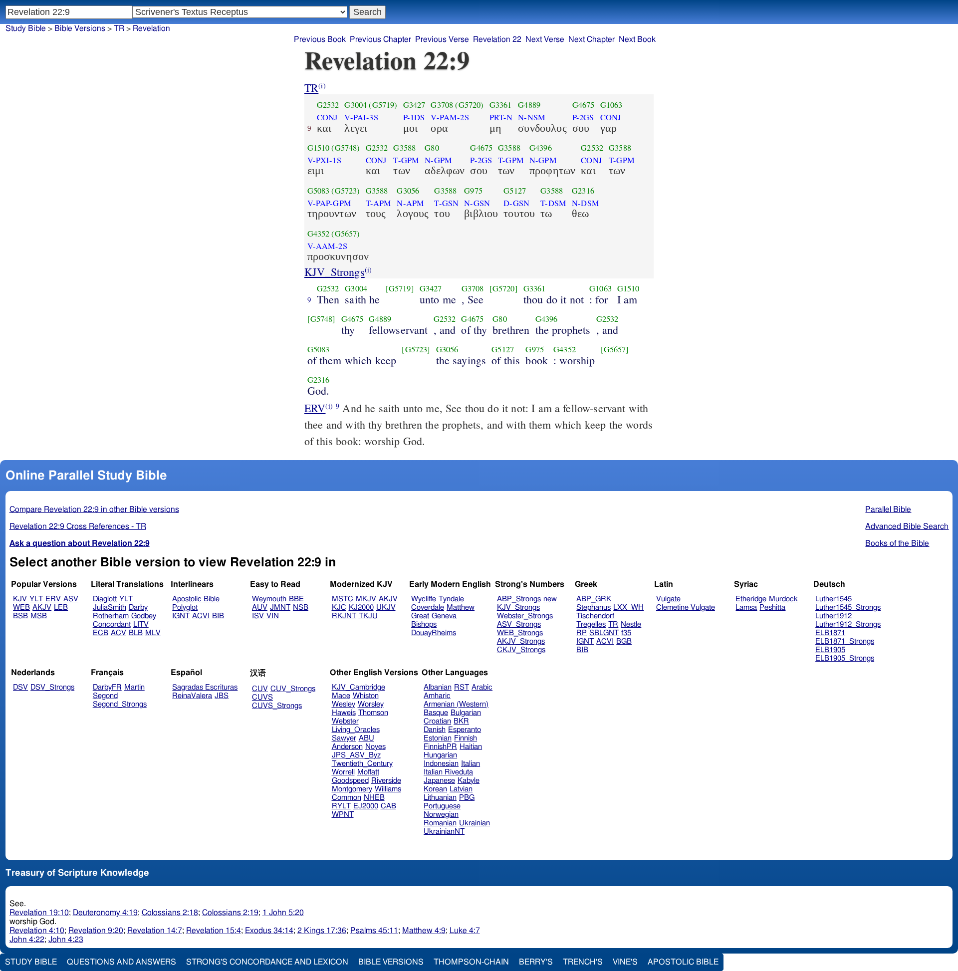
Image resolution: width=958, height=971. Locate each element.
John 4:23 (65, 940)
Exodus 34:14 (269, 931)
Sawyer (344, 738)
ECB (100, 633)
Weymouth (269, 599)
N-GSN (477, 203)
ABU (366, 738)
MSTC (342, 599)
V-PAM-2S (450, 117)
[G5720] (503, 288)
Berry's (536, 962)
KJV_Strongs (334, 271)
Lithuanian (440, 797)
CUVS (262, 697)
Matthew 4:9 (424, 931)
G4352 (318, 233)
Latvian (461, 789)
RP (581, 633)
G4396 (540, 147)
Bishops (424, 624)
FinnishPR (440, 746)
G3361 (500, 104)
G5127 (514, 190)
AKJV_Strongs (521, 641)
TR (311, 87)
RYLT (341, 806)
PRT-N (501, 117)
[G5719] (400, 288)
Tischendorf (595, 616)
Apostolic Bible (683, 962)
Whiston (366, 696)
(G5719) (383, 104)
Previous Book (320, 39)
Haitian (471, 746)
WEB (21, 607)
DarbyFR (107, 687)
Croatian (437, 721)
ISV (258, 616)
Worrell (343, 772)
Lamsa (746, 607)
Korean (435, 789)
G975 (473, 190)
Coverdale (427, 607)
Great (420, 616)
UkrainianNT (444, 831)
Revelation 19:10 (39, 913)
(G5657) (345, 233)
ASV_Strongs (519, 624)
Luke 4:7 (465, 931)
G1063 (611, 104)
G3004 (355, 104)
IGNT (181, 616)
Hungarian (440, 755)
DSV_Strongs (52, 687)
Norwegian (441, 814)
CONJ (327, 117)
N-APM (410, 203)
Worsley (371, 704)
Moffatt (368, 772)
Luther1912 (833, 616)
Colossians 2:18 (170, 913)
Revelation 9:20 (95, 931)
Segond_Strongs (120, 704)
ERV (314, 408)
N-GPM (438, 160)
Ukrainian (474, 823)
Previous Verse (442, 39)
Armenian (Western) (456, 704)
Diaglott (105, 599)
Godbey (143, 616)
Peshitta (772, 607)
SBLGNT (604, 633)
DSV (20, 687)
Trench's (583, 962)
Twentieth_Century (362, 763)
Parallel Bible (888, 509)
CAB (388, 806)
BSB (20, 616)
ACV (118, 633)
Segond (105, 696)
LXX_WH (628, 607)
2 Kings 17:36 (321, 931)
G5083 (318, 190)
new (550, 599)
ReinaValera (192, 696)
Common (346, 797)
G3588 (404, 147)
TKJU (368, 616)
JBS (222, 696)
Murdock (783, 599)
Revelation (151, 28)
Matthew (461, 607)
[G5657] (615, 349)
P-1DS (414, 117)
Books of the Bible (897, 543)
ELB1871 (830, 633)
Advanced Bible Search (907, 526)
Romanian (440, 823)
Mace (341, 696)
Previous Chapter (380, 39)
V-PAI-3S (361, 117)
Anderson (347, 746)
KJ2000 (361, 607)
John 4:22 (26, 940)
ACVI (201, 616)
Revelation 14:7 (154, 931)
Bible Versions (79, 28)
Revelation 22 (497, 39)
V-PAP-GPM (329, 203)
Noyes (375, 746)
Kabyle (468, 780)
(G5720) (469, 104)
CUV (260, 689)
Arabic (482, 687)
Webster (345, 721)
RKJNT (344, 616)
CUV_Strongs (292, 689)
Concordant (112, 624)
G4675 (583, 104)
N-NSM (531, 117)
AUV (259, 607)
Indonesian (441, 763)
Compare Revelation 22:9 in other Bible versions (94, 509)
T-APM (379, 203)
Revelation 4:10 (36, 931)
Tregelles (591, 624)
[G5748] (321, 318)
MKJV (366, 599)
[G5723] (416, 349)
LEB (61, 607)
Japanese (439, 780)
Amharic (437, 696)
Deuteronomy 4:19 (105, 913)
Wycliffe (423, 599)
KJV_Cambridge (358, 687)
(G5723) (345, 190)
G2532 (328, 104)
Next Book (637, 39)
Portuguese (442, 806)
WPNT (343, 814)
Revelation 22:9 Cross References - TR (77, 526)
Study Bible (25, 28)
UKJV (386, 607)
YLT (36, 599)
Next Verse (544, 39)
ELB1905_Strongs (844, 658)
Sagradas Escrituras (205, 687)
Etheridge (750, 599)
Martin (134, 687)
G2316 (583, 190)
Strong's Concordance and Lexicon (267, 962)
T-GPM (406, 160)
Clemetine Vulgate (685, 607)
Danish (435, 729)
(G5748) (345, 147)
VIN (272, 616)
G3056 (408, 190)
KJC (339, 607)
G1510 (318, 147)
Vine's (625, 962)
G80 (432, 147)
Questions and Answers (121, 962)
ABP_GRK (593, 599)
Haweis (344, 713)
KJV (20, 599)
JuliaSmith (109, 607)
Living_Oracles (356, 729)
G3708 (442, 104)
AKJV (41, 607)
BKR (461, 721)
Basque (436, 713)
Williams (388, 789)
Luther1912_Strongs (848, 624)
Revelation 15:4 (213, 931)
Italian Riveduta (448, 772)
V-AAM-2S (327, 246)
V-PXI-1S (324, 160)
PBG (467, 797)
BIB (218, 616)
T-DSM (553, 203)
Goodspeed (350, 780)
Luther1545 (833, 599)
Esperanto (464, 729)
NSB (300, 607)
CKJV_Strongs (521, 650)
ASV (70, 599)
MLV (153, 633)
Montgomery (352, 789)
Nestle (631, 624)
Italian (470, 763)
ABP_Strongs (519, 599)
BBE (296, 599)
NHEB (374, 797)
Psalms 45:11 (374, 931)
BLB (136, 633)
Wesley (343, 704)
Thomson (373, 713)
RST (461, 687)
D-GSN (516, 203)
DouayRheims (433, 633)
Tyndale (451, 599)
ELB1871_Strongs (844, 641)
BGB (624, 641)
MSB (38, 616)
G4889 (529, 104)
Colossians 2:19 (230, 913)
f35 (626, 633)
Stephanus (593, 607)
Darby (138, 607)
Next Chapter (591, 39)
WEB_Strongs (520, 633)
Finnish (465, 738)
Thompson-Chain (471, 962)
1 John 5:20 (283, 913)
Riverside (386, 780)
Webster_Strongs (525, 616)
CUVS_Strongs (277, 706)
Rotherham (111, 616)
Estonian (438, 738)
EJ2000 (365, 806)
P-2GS (583, 117)
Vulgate (668, 599)
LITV (141, 624)
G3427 (414, 104)
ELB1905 (830, 650)
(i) (321, 85)
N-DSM (585, 203)
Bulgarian (466, 713)
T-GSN (446, 203)
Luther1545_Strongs (848, 607)
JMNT (280, 607)
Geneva (444, 616)
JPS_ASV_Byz (356, 755)
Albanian (438, 687)
